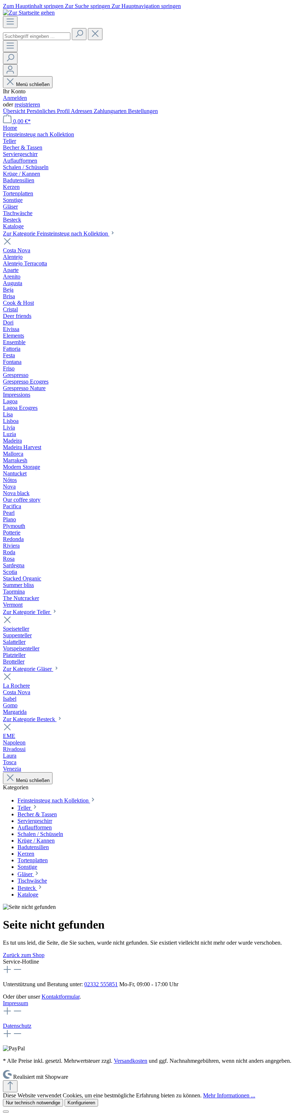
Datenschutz (17, 1026)
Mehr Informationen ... (229, 1095)
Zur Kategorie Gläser (28, 669)
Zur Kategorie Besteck (30, 719)
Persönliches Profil (49, 111)
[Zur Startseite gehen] (29, 12)
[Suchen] (79, 34)
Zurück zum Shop (23, 955)
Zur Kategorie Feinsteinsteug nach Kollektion (56, 233)
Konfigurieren (81, 1102)
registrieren (27, 104)
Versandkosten (130, 1061)
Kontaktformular (60, 996)
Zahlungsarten (111, 111)
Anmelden (15, 98)
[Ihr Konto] (10, 70)
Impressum (15, 1003)
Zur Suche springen (88, 6)
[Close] (6, 1112)
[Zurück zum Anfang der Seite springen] (10, 1086)
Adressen (82, 111)
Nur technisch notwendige (33, 1102)
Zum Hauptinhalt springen (34, 6)
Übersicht (15, 111)
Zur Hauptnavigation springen (146, 6)
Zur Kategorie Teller (27, 612)
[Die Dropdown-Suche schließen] (95, 34)
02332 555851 (101, 984)
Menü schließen (33, 84)
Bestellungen (143, 111)
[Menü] (10, 22)
